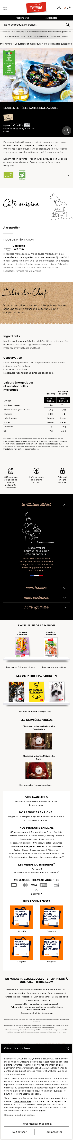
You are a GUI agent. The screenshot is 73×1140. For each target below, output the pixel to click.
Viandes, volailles (42, 843)
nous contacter (36, 598)
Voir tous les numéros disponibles (35, 711)
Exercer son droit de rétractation (36, 1013)
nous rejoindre (36, 607)
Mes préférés (22, 18)
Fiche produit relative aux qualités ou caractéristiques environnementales (37, 1008)
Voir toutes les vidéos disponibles (35, 785)
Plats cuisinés (45, 839)
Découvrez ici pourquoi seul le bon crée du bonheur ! (36, 551)
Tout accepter (53, 1132)
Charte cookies (12, 997)
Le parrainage (36, 805)
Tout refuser (19, 1132)
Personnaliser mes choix (37, 1123)
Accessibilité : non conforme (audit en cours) (36, 1004)
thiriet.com (11, 989)
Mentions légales (16, 993)
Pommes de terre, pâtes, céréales (27, 846)
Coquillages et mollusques (28, 44)
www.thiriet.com (57, 1058)
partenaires (14, 1061)
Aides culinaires (53, 846)
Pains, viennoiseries (17, 853)
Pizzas (59, 835)
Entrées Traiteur (17, 835)
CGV (65, 989)
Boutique (33, 857)
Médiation (27, 997)
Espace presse (32, 1000)
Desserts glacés (37, 850)
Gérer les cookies (22, 1101)
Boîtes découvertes (17, 857)
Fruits (17, 850)
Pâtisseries (53, 850)
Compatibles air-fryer (41, 832)
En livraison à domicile (25, 801)
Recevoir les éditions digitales (20, 667)
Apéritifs (58, 832)
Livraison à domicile (52, 817)
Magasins (13, 817)
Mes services (50, 18)
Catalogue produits (36, 993)
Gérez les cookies (56, 993)
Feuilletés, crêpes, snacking (41, 835)
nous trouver (36, 588)
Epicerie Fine (57, 853)
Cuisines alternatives (39, 853)
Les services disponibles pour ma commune (40, 989)
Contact (44, 1000)
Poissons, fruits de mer (21, 843)
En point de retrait (48, 801)
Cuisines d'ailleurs (28, 839)
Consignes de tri (60, 997)
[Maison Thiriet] (36, 7)
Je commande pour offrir (35, 820)
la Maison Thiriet (36, 505)
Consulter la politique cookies (19, 1115)
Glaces (25, 850)
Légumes (57, 843)
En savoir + (36, 894)
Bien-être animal (42, 997)
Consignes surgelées (30, 817)
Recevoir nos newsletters (54, 667)
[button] (59, 7)
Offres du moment (19, 832)
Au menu (36, 869)
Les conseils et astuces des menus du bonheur (36, 872)
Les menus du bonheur (52, 857)
